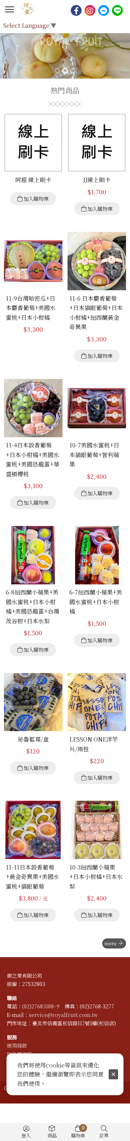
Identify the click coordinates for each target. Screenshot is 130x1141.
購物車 (78, 1132)
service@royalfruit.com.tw (63, 1014)
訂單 (104, 1135)
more (110, 943)
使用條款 (17, 1045)
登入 (26, 1135)
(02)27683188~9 (41, 1006)
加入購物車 (36, 198)
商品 (52, 1135)
